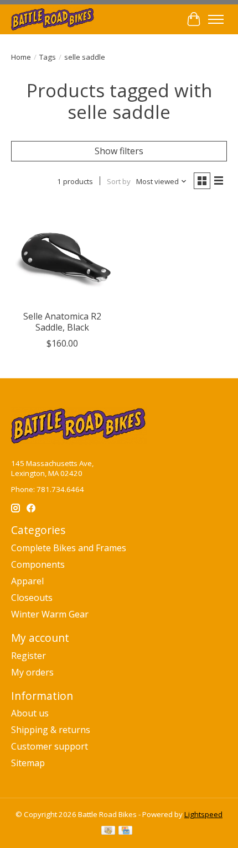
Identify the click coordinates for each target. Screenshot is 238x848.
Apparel (27, 581)
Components (38, 564)
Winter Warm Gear (50, 614)
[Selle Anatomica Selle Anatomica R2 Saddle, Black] (62, 253)
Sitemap (28, 763)
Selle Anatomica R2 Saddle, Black (62, 321)
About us (30, 713)
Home (21, 57)
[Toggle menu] (216, 19)
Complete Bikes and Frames (68, 548)
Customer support (49, 746)
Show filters (119, 151)
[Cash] (108, 831)
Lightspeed (203, 814)
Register (28, 656)
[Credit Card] (125, 831)
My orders (32, 672)
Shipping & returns (50, 730)
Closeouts (32, 597)
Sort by (119, 181)
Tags (47, 57)
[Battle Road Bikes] (53, 19)
